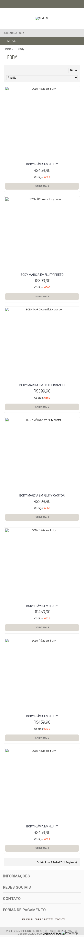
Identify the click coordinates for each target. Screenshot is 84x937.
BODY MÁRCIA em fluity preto (42, 274)
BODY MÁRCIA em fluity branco (42, 385)
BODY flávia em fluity (42, 164)
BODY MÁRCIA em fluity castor (42, 495)
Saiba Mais (42, 186)
